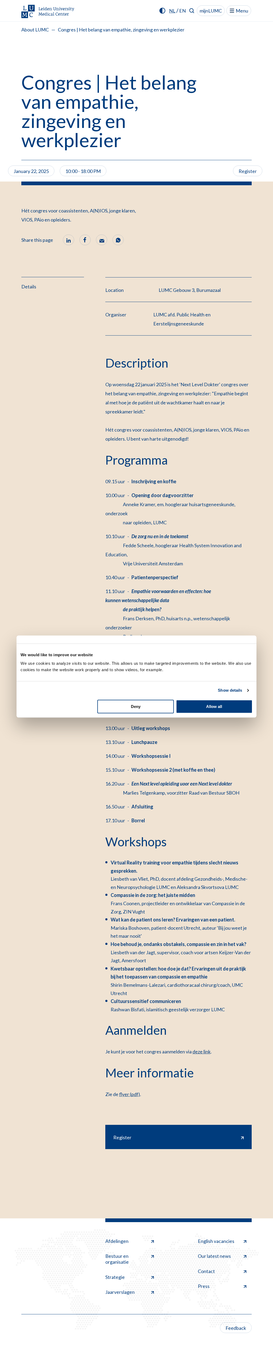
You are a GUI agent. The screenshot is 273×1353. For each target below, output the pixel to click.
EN (182, 11)
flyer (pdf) (129, 1094)
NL (172, 11)
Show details (230, 690)
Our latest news (214, 1256)
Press (204, 1286)
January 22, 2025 (31, 171)
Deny (135, 706)
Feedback (236, 1328)
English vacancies (216, 1241)
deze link (201, 1051)
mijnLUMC (211, 11)
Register (248, 171)
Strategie (115, 1277)
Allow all (214, 706)
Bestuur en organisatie (117, 1259)
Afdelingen (117, 1241)
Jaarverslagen (120, 1292)
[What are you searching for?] (191, 10)
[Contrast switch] (162, 10)
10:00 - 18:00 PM (83, 171)
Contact (206, 1271)
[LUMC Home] (48, 12)
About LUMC (35, 30)
